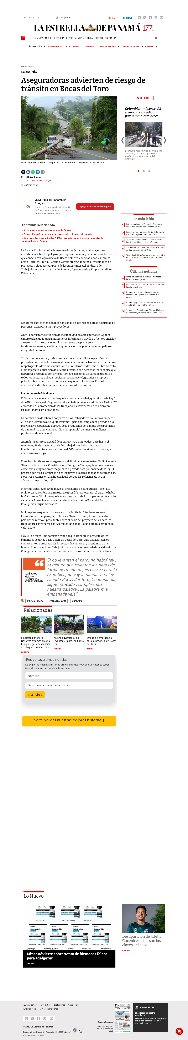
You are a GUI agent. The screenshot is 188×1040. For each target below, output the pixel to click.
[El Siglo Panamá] (127, 17)
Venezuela (89, 47)
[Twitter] (23, 171)
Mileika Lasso (33, 177)
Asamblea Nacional (130, 47)
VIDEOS (144, 98)
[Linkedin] (38, 171)
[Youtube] (161, 17)
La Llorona (74, 47)
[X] (145, 17)
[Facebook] (150, 17)
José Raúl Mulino (108, 47)
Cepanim (149, 47)
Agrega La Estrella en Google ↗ (95, 206)
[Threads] (139, 17)
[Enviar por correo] (43, 171)
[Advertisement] (69, 845)
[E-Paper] (113, 17)
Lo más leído (144, 219)
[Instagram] (156, 17)
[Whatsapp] (33, 171)
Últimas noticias (143, 271)
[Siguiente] (164, 140)
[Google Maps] (75, 1030)
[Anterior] (122, 140)
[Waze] (81, 1030)
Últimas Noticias (55, 47)
